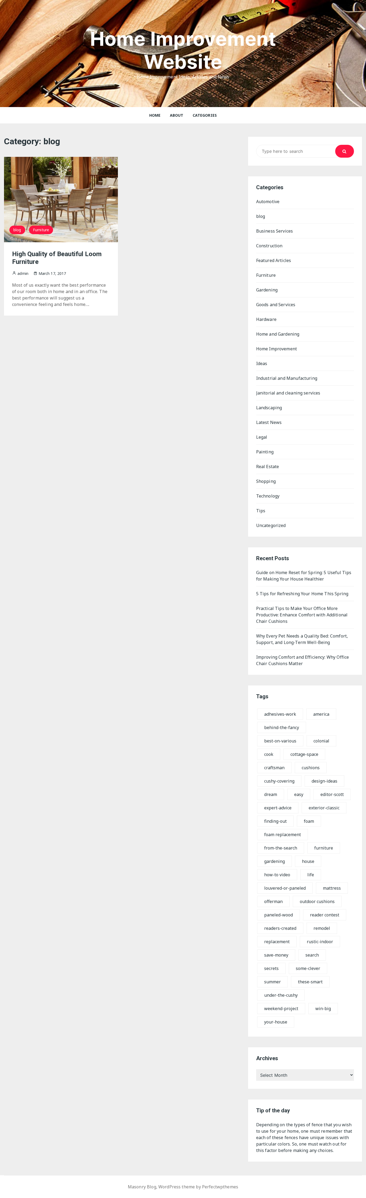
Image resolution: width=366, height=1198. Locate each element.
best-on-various (280, 741)
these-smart (310, 982)
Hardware (266, 319)
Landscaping (269, 408)
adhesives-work (280, 714)
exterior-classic (324, 808)
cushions (311, 768)
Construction (269, 246)
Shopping (266, 481)
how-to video (277, 875)
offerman (273, 901)
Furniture (41, 229)
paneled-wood (278, 915)
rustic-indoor (320, 942)
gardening (274, 861)
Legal (261, 437)
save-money (276, 955)
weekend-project (281, 1008)
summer (272, 982)
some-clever (308, 968)
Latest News (269, 422)
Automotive (268, 201)
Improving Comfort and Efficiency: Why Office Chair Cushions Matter (302, 660)
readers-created (280, 928)
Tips (261, 511)
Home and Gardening (278, 334)
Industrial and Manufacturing (286, 378)
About (177, 115)
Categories (205, 115)
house (308, 861)
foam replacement (282, 834)
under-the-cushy (281, 995)
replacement (277, 942)
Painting (265, 452)
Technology (268, 496)
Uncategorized (271, 525)
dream (270, 794)
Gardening (267, 290)
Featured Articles (273, 260)
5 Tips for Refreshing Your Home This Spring (302, 594)
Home (155, 115)
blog (17, 229)
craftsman (274, 768)
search (312, 955)
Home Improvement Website (183, 50)
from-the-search (280, 848)
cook (268, 754)
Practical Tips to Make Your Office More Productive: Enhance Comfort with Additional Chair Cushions (302, 614)
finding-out (275, 821)
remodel (321, 928)
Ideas (261, 363)
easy (298, 794)
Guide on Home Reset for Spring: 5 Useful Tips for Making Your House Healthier (304, 576)
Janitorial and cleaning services (288, 393)
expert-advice (278, 808)
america (321, 714)
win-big (323, 1008)
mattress (332, 888)
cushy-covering (279, 781)
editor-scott (332, 794)
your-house (275, 1022)
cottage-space (304, 754)
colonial (321, 741)
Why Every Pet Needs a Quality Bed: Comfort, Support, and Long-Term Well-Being (302, 639)
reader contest (324, 915)
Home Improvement (276, 349)
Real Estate (267, 466)
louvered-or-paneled (285, 888)
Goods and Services (276, 305)
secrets (271, 968)
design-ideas (324, 781)
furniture (323, 848)
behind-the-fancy (281, 727)
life (310, 875)
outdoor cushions (317, 901)
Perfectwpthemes (220, 1187)
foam (309, 821)
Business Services (274, 231)
